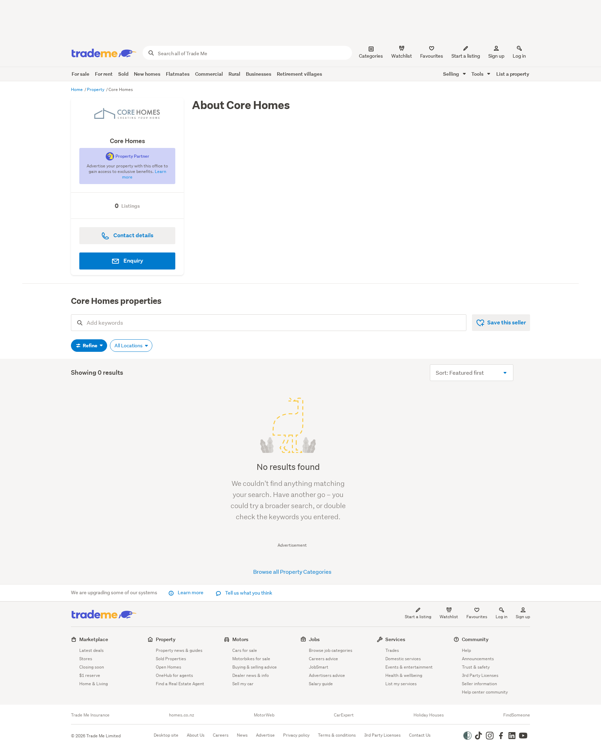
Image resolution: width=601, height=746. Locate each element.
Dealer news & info (250, 675)
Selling (451, 74)
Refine (90, 345)
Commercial (209, 74)
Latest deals (91, 650)
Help (466, 650)
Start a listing (418, 617)
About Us (196, 735)
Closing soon (91, 667)
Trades (392, 650)
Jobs (314, 639)
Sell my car (243, 684)
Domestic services (403, 659)
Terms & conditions (337, 735)
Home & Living (93, 684)
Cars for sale (244, 650)
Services (395, 639)
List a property (512, 74)
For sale (80, 74)
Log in (519, 56)
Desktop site (166, 735)
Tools (477, 74)
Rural (234, 74)
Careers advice (323, 659)
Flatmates (178, 74)
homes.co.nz (181, 715)
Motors (240, 639)
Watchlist (449, 617)
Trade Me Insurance (90, 715)
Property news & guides (179, 650)
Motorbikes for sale (251, 659)
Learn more (191, 592)
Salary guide (321, 684)
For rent (104, 74)
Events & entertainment (409, 667)
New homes (147, 74)
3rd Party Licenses (480, 675)
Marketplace (93, 639)
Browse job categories (330, 650)
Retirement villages (299, 74)
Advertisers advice (327, 675)
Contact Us (420, 735)
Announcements (478, 659)
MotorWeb (264, 715)
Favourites (476, 617)
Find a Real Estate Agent (180, 684)
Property (96, 89)
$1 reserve (89, 675)
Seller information (479, 684)
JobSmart (318, 667)
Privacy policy (296, 735)
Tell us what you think (248, 593)
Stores (85, 659)
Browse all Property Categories (292, 571)
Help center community (485, 692)
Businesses (258, 74)
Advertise (265, 735)
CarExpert (344, 715)
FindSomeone (516, 715)
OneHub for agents (174, 675)
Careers (221, 735)
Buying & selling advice (254, 667)
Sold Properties (171, 659)
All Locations (129, 345)
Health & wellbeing (403, 675)
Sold (123, 74)
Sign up (496, 56)
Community (475, 639)
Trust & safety (476, 667)
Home (77, 89)
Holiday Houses (429, 715)
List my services (401, 684)
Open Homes (168, 667)
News (242, 735)
